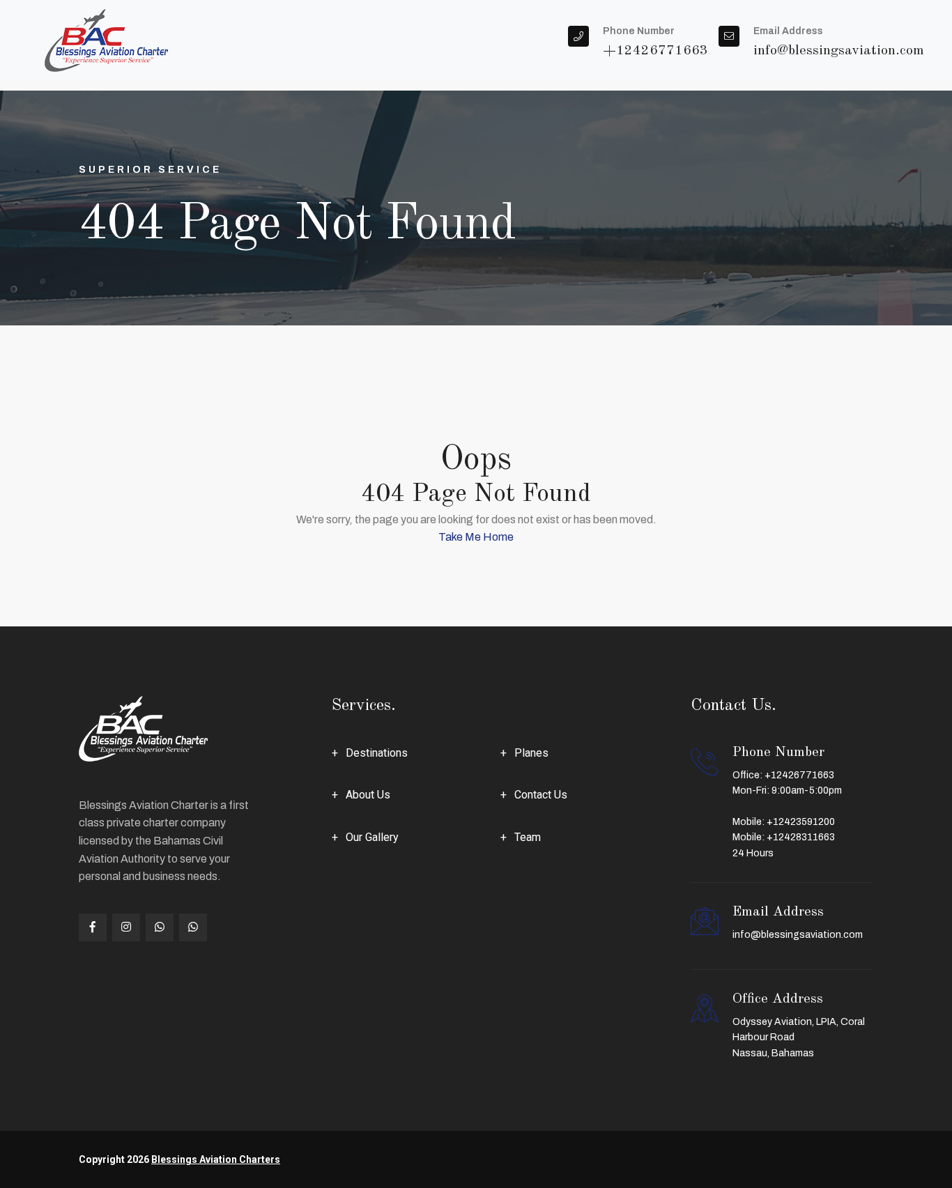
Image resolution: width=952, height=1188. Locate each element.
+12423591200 (801, 822)
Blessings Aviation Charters (215, 1159)
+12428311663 (801, 837)
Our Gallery (372, 837)
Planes (531, 752)
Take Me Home (476, 537)
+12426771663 (799, 775)
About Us (368, 794)
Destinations (377, 752)
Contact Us (540, 794)
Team (527, 837)
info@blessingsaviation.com (797, 934)
